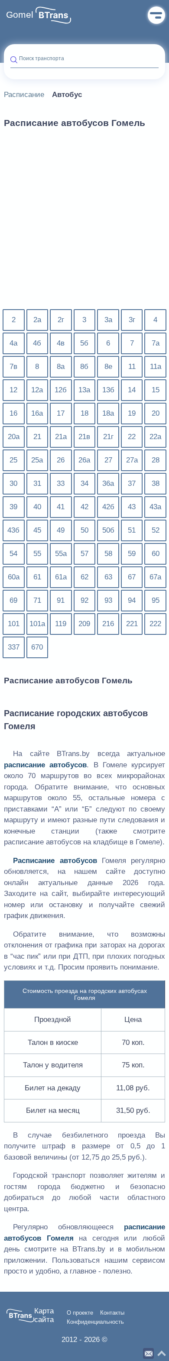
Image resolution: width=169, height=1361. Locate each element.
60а (14, 577)
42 (84, 507)
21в (84, 437)
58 (108, 554)
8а (61, 366)
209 (84, 624)
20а (14, 437)
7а (155, 343)
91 (61, 600)
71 (37, 600)
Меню (156, 15)
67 (132, 577)
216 (108, 624)
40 (37, 507)
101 (14, 624)
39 (13, 507)
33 (61, 483)
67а (155, 577)
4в (61, 343)
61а (61, 577)
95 (155, 600)
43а (155, 507)
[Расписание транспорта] (53, 15)
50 (84, 530)
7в (13, 366)
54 (13, 554)
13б (108, 390)
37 (132, 483)
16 (13, 413)
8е (108, 366)
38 (155, 483)
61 (37, 577)
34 (84, 483)
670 (37, 647)
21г (108, 437)
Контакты (112, 1313)
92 (84, 600)
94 (132, 600)
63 (108, 577)
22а (155, 437)
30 (13, 483)
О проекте (80, 1313)
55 (37, 554)
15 (155, 390)
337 (14, 647)
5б (84, 343)
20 (155, 413)
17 (61, 413)
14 (132, 390)
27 (108, 460)
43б (13, 530)
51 (132, 530)
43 (132, 507)
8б (84, 366)
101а (37, 624)
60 (155, 554)
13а (84, 390)
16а (37, 413)
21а (61, 437)
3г (132, 320)
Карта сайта (44, 1315)
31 (37, 483)
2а (37, 320)
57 (84, 554)
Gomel (19, 15)
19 (132, 413)
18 (84, 413)
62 (84, 577)
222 (155, 624)
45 (37, 530)
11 (132, 366)
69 (13, 600)
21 (37, 437)
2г (61, 320)
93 (108, 600)
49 (61, 530)
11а (155, 366)
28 (155, 460)
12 (13, 390)
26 (61, 460)
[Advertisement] (84, 223)
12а (37, 390)
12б (61, 390)
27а (132, 460)
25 (13, 460)
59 (132, 554)
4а (13, 343)
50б (108, 530)
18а (108, 413)
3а (108, 320)
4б (37, 343)
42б (108, 507)
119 (60, 624)
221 (132, 624)
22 (132, 437)
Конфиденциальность (95, 1322)
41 (61, 507)
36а (108, 483)
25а (37, 460)
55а (61, 554)
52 (155, 530)
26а (84, 460)
